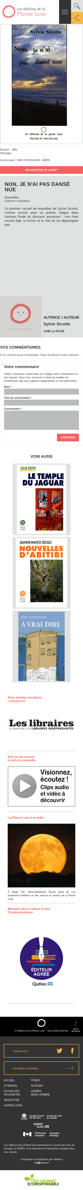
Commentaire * (13, 408)
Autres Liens (13, 1105)
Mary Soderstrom (41, 625)
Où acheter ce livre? (41, 170)
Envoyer (68, 437)
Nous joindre (40, 1094)
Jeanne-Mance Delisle (41, 552)
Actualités (11, 1091)
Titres (35, 1080)
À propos (10, 1085)
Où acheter (12, 1094)
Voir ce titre (42, 528)
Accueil (9, 1080)
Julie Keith (41, 478)
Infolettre (11, 1100)
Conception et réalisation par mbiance (41, 1159)
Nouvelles (12, 197)
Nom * (7, 386)
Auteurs (37, 1085)
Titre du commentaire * (17, 397)
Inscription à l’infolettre (25, 1068)
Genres (36, 1091)
